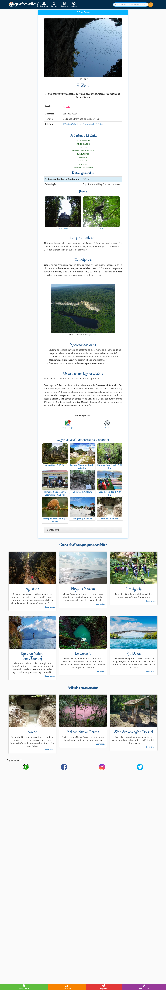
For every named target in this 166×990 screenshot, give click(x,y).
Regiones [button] (74, 6)
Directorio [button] (64, 6)
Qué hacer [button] (54, 6)
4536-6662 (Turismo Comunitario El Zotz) (83, 124)
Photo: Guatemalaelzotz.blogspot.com (83, 335)
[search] (130, 4)
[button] (157, 4)
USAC (85, 79)
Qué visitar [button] (44, 6)
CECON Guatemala (63, 229)
